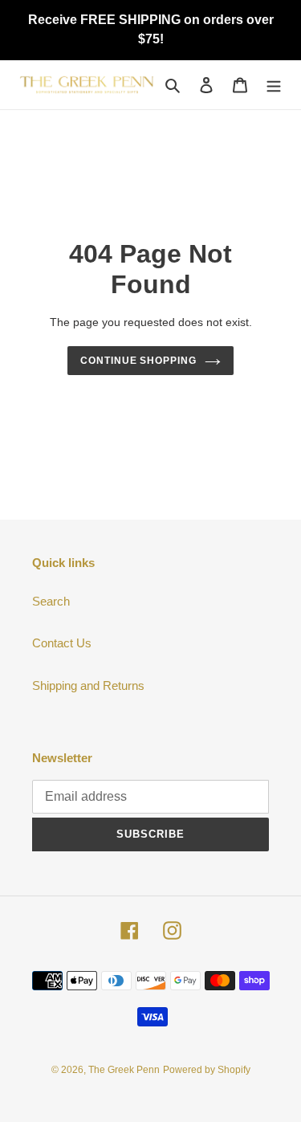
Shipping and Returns (88, 685)
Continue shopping (138, 360)
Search (51, 601)
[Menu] (274, 84)
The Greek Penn (124, 1069)
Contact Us (62, 643)
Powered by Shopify (206, 1069)
